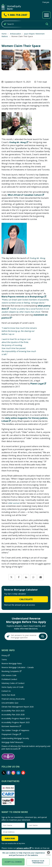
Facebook (8, 772)
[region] (26, 858)
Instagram (13, 772)
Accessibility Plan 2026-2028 (13, 714)
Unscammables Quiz (10, 703)
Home (4, 34)
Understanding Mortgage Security (15, 738)
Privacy (4, 655)
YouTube (23, 772)
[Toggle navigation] (46, 15)
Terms (4, 659)
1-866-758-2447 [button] (17, 15)
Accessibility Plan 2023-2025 (13, 710)
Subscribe (10, 838)
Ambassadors (15, 34)
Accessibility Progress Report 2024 (16, 718)
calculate (26, 599)
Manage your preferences (38, 862)
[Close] (48, 852)
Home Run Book (8, 695)
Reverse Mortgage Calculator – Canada (18, 667)
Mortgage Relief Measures (12, 742)
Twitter (4, 772)
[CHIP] (11, 7)
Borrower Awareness (10, 726)
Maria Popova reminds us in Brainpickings (23, 296)
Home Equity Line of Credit (12, 687)
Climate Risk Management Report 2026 (18, 706)
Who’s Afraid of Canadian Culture (25, 195)
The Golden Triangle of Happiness (15, 730)
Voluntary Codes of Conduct (13, 683)
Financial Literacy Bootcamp (13, 699)
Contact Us (6, 691)
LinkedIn (18, 772)
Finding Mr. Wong (17, 142)
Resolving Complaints (10, 671)
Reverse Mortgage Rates (12, 663)
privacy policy (23, 848)
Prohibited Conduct (9, 679)
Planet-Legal (37, 383)
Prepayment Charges (10, 734)
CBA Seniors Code (9, 675)
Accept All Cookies (13, 862)
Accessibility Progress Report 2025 (16, 722)
